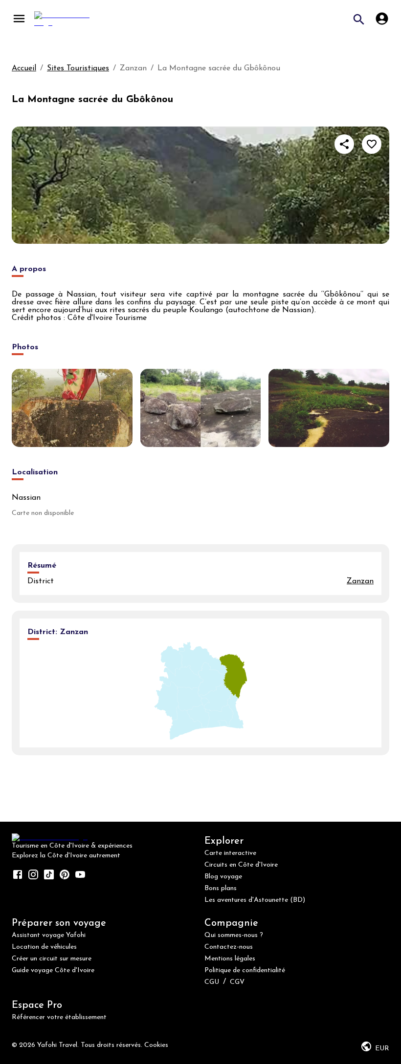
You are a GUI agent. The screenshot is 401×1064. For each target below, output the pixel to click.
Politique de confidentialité (244, 970)
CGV (237, 982)
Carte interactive (230, 853)
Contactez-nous (228, 947)
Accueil (24, 68)
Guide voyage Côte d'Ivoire (53, 970)
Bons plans (220, 888)
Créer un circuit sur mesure (51, 958)
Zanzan (360, 581)
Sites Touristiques (78, 68)
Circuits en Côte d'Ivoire (241, 865)
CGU (211, 982)
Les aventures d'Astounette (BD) (254, 900)
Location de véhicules (44, 947)
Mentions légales (229, 958)
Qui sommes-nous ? (233, 935)
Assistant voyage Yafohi (49, 935)
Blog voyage (223, 876)
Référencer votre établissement (59, 1017)
